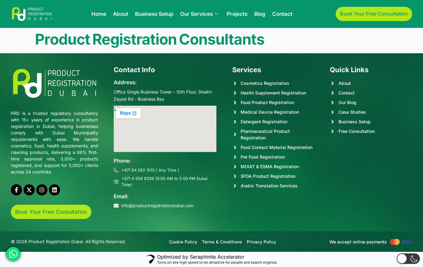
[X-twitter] (29, 189)
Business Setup (154, 14)
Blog (259, 14)
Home (98, 14)
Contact (282, 14)
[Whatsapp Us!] (13, 254)
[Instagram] (41, 189)
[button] (408, 258)
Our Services (196, 14)
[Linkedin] (54, 189)
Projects (237, 14)
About (120, 14)
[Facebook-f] (16, 189)
